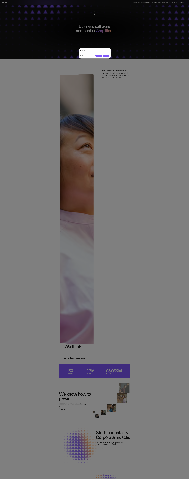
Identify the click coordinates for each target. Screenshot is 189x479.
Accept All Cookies (106, 55)
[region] (95, 53)
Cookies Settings (82, 55)
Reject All (99, 55)
